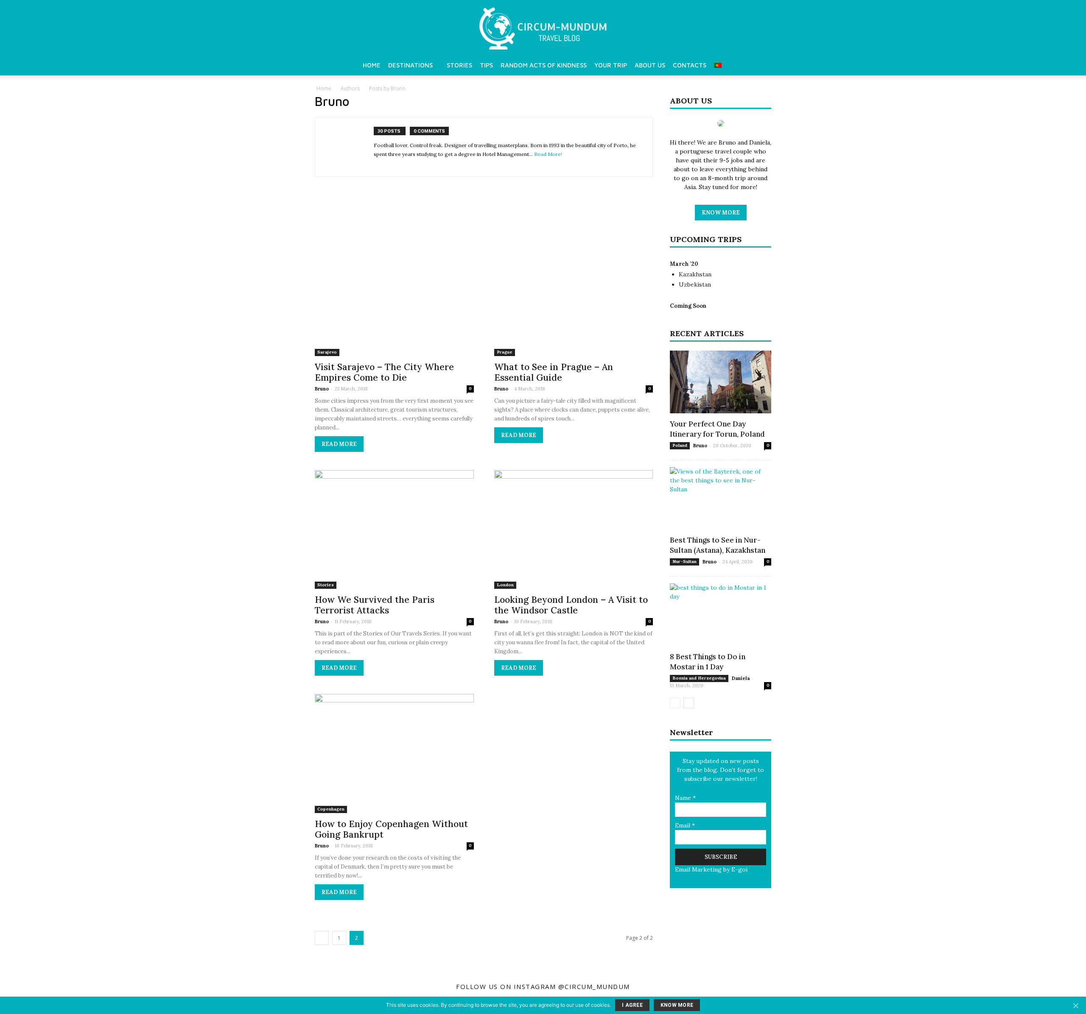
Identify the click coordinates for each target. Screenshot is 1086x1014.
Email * (685, 825)
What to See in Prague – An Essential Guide (553, 372)
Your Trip (610, 65)
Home (372, 65)
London (505, 585)
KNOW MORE (721, 212)
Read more (339, 444)
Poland (679, 445)
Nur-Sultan (684, 561)
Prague (504, 352)
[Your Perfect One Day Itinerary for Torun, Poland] (720, 382)
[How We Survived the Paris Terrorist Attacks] (394, 529)
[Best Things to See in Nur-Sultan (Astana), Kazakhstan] (720, 498)
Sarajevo (327, 352)
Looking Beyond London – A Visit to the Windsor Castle (571, 605)
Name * (685, 798)
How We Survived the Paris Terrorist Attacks (374, 605)
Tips (486, 65)
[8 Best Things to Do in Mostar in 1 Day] (720, 614)
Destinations (410, 65)
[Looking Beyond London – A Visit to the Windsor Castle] (573, 529)
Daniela (741, 678)
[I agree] (1075, 1005)
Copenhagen (330, 809)
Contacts (689, 65)
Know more (677, 1005)
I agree (632, 1005)
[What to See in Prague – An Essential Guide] (573, 276)
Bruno (322, 389)
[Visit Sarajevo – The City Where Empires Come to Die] (394, 276)
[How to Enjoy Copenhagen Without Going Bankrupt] (394, 753)
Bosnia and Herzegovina (699, 678)
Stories (459, 65)
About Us (650, 65)
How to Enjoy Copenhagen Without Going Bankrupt (391, 829)
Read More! (548, 154)
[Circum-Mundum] (543, 28)
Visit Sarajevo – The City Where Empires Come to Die (384, 372)
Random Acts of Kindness (544, 65)
